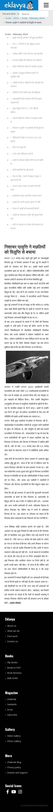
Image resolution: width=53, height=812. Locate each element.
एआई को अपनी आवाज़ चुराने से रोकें (26, 201)
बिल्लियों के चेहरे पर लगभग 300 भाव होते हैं (26, 139)
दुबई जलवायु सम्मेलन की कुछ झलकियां (27, 37)
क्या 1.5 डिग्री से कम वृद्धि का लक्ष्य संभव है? (25, 45)
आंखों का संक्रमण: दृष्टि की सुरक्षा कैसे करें (26, 216)
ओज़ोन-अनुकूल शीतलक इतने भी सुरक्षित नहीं (24, 74)
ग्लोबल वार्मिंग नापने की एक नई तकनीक (28, 53)
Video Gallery (14, 735)
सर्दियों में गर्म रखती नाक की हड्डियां (26, 92)
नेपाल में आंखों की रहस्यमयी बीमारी (26, 208)
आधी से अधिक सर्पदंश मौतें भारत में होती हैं (27, 162)
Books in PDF (14, 667)
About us (11, 625)
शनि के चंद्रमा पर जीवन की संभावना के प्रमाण (27, 226)
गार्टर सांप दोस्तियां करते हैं (23, 153)
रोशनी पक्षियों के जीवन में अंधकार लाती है (26, 120)
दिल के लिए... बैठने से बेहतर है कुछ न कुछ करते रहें (26, 178)
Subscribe (12, 714)
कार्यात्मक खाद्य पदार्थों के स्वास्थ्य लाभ (27, 195)
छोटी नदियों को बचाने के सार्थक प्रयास (27, 66)
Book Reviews (14, 672)
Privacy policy (14, 767)
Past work (12, 636)
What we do (13, 630)
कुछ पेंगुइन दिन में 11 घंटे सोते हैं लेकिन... (24, 110)
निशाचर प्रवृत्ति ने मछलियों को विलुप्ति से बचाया (27, 129)
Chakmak (11, 699)
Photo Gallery (14, 741)
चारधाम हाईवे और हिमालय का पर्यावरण (27, 60)
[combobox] (34, 14)
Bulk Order (12, 678)
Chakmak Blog (14, 762)
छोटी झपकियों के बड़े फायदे (23, 169)
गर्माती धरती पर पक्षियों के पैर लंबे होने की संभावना (27, 84)
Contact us (12, 641)
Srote (10, 709)
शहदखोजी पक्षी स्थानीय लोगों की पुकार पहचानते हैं (26, 100)
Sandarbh (12, 704)
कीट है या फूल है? (19, 147)
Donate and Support (17, 772)
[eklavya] (19, 4)
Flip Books (12, 662)
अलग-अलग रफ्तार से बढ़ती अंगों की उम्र (25, 187)
